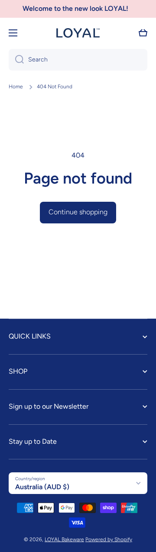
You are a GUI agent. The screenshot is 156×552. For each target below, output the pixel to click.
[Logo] (78, 33)
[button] (143, 33)
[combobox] (78, 60)
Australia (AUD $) (42, 487)
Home (16, 87)
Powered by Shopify (108, 539)
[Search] (16, 60)
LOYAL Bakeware (64, 539)
